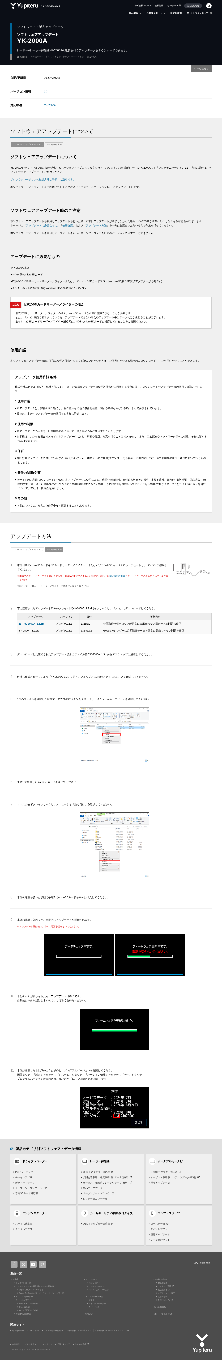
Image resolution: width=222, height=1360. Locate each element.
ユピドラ (33, 1330)
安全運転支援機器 (23, 1314)
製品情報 (133, 13)
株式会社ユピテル (143, 5)
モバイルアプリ (23, 1177)
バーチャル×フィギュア (99, 1290)
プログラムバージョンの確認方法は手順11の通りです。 (42, 179)
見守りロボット (95, 1283)
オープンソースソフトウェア (31, 1188)
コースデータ (158, 1223)
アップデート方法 (54, 144)
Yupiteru (23, 57)
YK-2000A (50, 105)
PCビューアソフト (25, 1172)
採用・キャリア (63, 1344)
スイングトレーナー (97, 1303)
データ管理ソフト (160, 1239)
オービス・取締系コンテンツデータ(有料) (105, 1182)
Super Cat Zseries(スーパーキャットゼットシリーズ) (42, 1293)
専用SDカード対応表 (26, 1193)
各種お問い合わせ (165, 1300)
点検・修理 (162, 1296)
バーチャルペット (96, 1286)
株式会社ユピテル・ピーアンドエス (111, 1330)
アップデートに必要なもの (41, 225)
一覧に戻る (202, 68)
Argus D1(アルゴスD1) (29, 1310)
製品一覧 (16, 1273)
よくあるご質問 (165, 1286)
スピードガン (94, 1307)
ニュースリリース (44, 1344)
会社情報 (159, 5)
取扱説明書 (163, 1290)
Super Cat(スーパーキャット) (31, 1290)
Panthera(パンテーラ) (28, 1303)
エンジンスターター (24, 1296)
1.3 (46, 91)
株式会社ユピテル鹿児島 (79, 1330)
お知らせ (28, 1344)
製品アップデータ (25, 1182)
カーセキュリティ (23, 1300)
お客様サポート (154, 13)
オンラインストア (199, 13)
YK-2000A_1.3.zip (33, 623)
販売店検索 (176, 13)
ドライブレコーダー (24, 1283)
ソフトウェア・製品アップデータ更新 (66, 57)
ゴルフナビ (93, 1300)
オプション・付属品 (166, 1293)
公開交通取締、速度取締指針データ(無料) (105, 1177)
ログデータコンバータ (95, 1198)
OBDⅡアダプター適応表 (96, 1172)
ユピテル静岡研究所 (53, 1330)
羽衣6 (88, 1314)
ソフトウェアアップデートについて (27, 144)
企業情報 (16, 1344)
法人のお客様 (193, 6)
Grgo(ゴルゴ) (25, 1307)
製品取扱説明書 (117, 576)
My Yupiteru (172, 5)
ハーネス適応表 (23, 1223)
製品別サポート (164, 1283)
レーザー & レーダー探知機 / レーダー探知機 (35, 1286)
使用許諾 (67, 225)
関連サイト (17, 1324)
